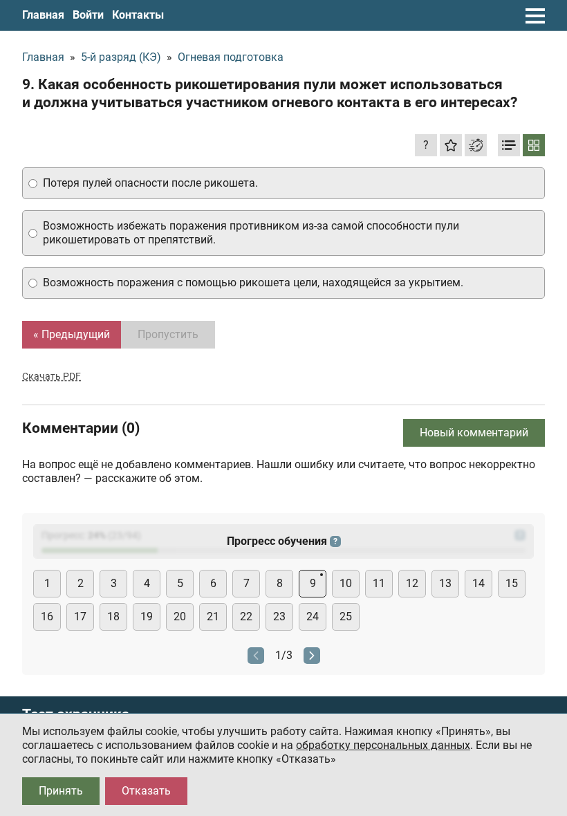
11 (379, 583)
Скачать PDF (51, 376)
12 (412, 583)
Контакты (138, 14)
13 (445, 583)
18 (113, 616)
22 (246, 616)
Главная (43, 14)
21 (213, 616)
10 (346, 583)
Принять (61, 790)
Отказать (146, 790)
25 (346, 616)
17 (80, 616)
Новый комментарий (474, 432)
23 (279, 616)
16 (47, 616)
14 (478, 583)
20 (180, 616)
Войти (88, 14)
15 (511, 583)
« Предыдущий (71, 334)
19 (146, 616)
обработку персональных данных (383, 745)
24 (312, 616)
